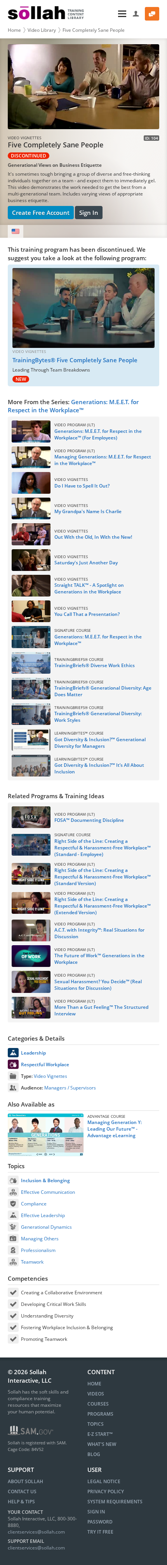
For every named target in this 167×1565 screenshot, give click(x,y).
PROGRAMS (100, 1414)
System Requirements (115, 1501)
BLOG (93, 1454)
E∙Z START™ (100, 1434)
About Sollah (25, 1481)
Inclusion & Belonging (45, 1180)
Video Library (42, 30)
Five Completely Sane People (94, 30)
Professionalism (38, 1250)
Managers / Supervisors (70, 1087)
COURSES (98, 1404)
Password (100, 1521)
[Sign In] (136, 13)
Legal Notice (103, 1481)
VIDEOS (95, 1393)
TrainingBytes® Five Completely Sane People (74, 360)
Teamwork (32, 1262)
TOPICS (95, 1424)
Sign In (88, 212)
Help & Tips (21, 1501)
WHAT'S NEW (101, 1444)
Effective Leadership (43, 1215)
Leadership (33, 1053)
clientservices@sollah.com (36, 1532)
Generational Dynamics (46, 1227)
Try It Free (100, 1532)
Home (14, 30)
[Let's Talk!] (152, 14)
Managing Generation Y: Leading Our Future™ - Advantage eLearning (114, 1129)
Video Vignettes (50, 1076)
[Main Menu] (109, 13)
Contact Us (22, 1491)
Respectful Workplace (45, 1064)
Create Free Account (41, 212)
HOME (94, 1383)
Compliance (34, 1203)
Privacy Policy (105, 1491)
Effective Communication (48, 1192)
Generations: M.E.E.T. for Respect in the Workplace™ (73, 406)
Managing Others (40, 1238)
